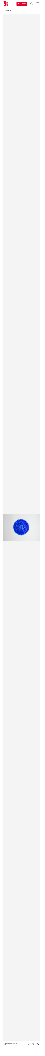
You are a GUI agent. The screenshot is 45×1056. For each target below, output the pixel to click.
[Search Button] (32, 4)
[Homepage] (5, 3)
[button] (21, 527)
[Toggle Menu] (38, 4)
